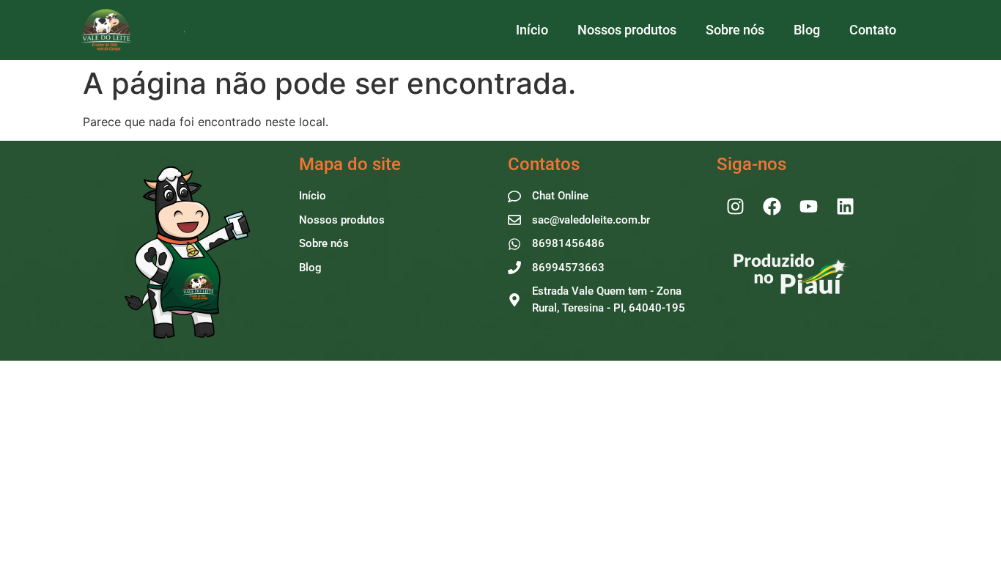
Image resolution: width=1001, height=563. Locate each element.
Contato (872, 29)
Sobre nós (735, 29)
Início (532, 29)
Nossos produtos (626, 29)
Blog (807, 29)
